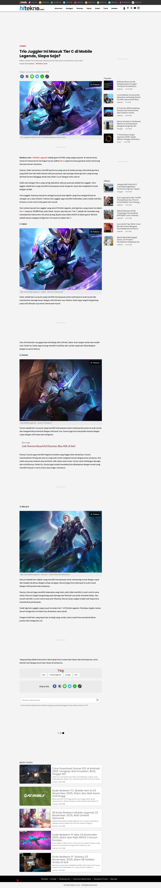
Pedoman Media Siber (82, 879)
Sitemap (113, 879)
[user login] (124, 9)
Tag (61, 670)
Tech (105, 8)
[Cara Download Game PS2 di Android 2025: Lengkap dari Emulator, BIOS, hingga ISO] (35, 782)
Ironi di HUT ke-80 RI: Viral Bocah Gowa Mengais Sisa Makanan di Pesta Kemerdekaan (128, 226)
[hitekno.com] (31, 10)
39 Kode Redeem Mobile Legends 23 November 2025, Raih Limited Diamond (75, 815)
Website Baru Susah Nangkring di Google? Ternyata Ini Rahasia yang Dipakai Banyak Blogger (127, 84)
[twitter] (27, 77)
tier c (76, 675)
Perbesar (96, 85)
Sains (89, 8)
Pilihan (107, 181)
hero (62, 161)
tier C (22, 211)
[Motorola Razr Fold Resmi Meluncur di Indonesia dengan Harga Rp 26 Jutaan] (108, 128)
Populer (107, 78)
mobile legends (55, 675)
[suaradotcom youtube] (135, 8)
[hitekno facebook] (128, 8)
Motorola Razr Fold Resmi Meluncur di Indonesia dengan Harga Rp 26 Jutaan (129, 123)
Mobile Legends (40, 157)
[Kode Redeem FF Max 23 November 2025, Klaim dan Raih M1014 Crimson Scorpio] (35, 848)
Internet (58, 8)
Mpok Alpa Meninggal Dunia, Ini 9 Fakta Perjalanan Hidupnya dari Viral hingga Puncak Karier (128, 239)
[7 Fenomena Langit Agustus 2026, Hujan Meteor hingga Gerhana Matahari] (108, 141)
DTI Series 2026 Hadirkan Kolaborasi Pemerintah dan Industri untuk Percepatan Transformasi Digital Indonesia (128, 110)
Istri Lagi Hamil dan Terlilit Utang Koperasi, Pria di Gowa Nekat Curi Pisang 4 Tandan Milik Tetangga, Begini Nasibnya (129, 199)
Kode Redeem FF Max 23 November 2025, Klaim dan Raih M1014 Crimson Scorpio (75, 837)
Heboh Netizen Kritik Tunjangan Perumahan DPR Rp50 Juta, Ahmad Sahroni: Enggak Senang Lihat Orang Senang (128, 213)
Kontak (53, 879)
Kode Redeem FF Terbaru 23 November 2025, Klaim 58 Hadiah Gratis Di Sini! (73, 859)
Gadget (69, 8)
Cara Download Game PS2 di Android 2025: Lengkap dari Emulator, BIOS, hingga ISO (76, 771)
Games (79, 8)
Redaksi (44, 879)
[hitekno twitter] (131, 8)
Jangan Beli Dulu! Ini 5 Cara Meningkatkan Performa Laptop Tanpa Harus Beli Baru (128, 186)
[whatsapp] (42, 77)
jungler (68, 675)
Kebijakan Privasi (101, 879)
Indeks (114, 8)
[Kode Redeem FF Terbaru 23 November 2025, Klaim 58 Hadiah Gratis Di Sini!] (35, 870)
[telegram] (37, 77)
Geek (97, 8)
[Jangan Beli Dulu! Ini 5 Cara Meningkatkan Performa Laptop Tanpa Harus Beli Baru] (108, 191)
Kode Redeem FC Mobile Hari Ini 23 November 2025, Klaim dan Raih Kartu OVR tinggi (76, 793)
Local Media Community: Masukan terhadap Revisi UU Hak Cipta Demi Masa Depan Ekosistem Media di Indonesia (128, 97)
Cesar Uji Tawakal (26, 64)
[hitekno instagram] (138, 8)
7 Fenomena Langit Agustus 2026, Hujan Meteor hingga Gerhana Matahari (128, 137)
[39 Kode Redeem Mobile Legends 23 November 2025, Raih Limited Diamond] (35, 826)
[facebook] (22, 77)
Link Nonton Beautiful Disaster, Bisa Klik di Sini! (49, 446)
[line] (32, 77)
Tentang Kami (64, 879)
